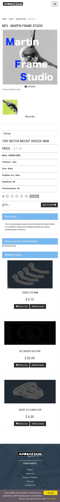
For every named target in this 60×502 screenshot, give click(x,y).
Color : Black (7, 168)
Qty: (5, 205)
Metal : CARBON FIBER (11, 155)
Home (4, 19)
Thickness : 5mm (9, 162)
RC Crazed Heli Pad (30, 351)
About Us (30, 473)
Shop (11, 19)
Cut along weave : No (11, 188)
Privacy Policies (30, 477)
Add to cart (48, 205)
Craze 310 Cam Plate (30, 409)
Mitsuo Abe (30, 116)
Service (30, 481)
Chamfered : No (8, 182)
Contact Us (30, 485)
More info (51, 499)
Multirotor (21, 19)
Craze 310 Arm (30, 292)
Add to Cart (22, 306)
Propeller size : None (11, 175)
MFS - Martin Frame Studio (22, 26)
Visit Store (31, 86)
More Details (39, 306)
